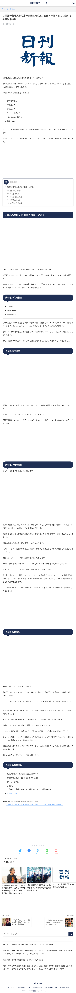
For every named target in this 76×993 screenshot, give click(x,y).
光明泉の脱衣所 (13, 200)
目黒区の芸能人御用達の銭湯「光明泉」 (20, 187)
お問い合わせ (48, 987)
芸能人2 (16, 858)
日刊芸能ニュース (38, 3)
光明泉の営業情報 (14, 203)
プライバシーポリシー (34, 987)
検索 (70, 934)
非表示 (13, 182)
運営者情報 (22, 987)
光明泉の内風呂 (13, 194)
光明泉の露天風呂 (14, 197)
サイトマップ (12, 987)
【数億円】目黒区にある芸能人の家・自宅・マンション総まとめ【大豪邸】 (34, 805)
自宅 (12, 862)
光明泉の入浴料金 (14, 191)
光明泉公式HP (12, 793)
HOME (39, 983)
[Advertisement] (38, 160)
